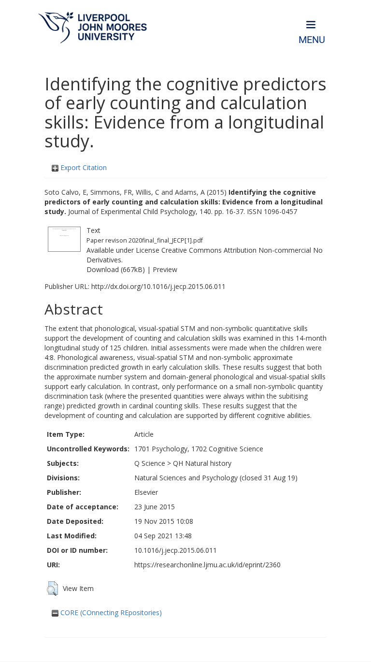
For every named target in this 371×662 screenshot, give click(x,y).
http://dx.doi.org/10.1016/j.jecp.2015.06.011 (158, 286)
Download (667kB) (115, 269)
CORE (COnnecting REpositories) (110, 612)
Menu (312, 39)
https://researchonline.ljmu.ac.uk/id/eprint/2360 (207, 564)
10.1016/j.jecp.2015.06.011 (175, 550)
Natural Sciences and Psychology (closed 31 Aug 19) (216, 477)
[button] (52, 588)
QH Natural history (202, 463)
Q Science (149, 463)
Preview (165, 269)
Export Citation (82, 167)
